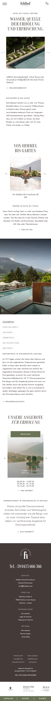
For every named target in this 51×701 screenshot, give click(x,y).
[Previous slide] (3, 52)
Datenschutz (18, 662)
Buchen (25, 698)
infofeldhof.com (25, 586)
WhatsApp (18, 656)
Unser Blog (26, 637)
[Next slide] (48, 52)
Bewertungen (26, 634)
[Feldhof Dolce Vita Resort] (25, 4)
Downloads (25, 613)
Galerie (42, 698)
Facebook (18, 659)
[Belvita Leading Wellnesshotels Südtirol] (44, 691)
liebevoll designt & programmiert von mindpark (25, 669)
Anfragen (8, 698)
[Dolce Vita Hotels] (47, 3)
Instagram (32, 656)
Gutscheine (25, 630)
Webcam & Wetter (25, 620)
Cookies (33, 662)
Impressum (33, 659)
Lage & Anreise (25, 617)
